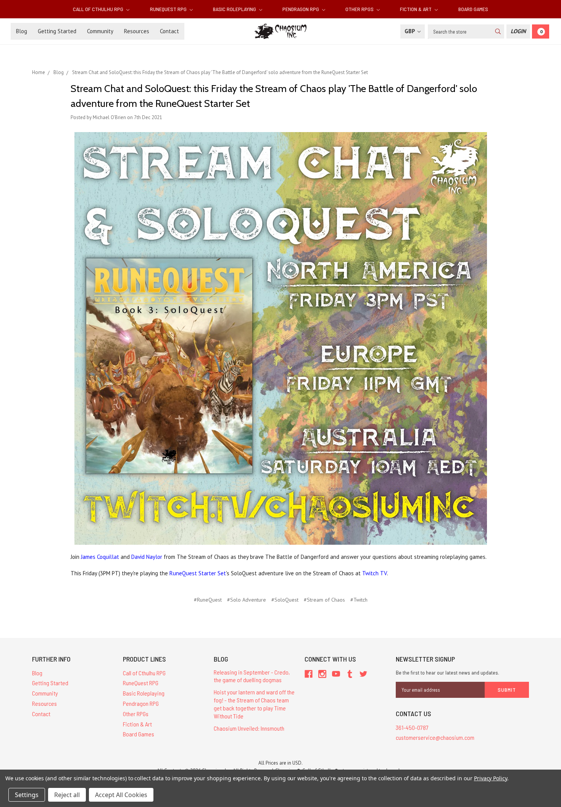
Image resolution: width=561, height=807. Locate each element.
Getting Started (57, 31)
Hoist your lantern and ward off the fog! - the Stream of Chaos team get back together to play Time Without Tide (254, 703)
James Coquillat (100, 556)
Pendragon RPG (301, 9)
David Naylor (146, 556)
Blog (21, 31)
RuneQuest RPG (169, 9)
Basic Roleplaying (235, 9)
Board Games (473, 9)
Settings (27, 795)
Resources (136, 31)
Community (100, 31)
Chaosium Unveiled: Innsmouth (249, 728)
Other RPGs (360, 9)
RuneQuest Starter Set (197, 573)
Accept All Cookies (121, 795)
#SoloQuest (284, 599)
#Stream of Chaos (324, 599)
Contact (169, 31)
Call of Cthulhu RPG (98, 9)
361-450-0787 (412, 727)
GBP (410, 31)
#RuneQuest (208, 599)
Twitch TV (374, 573)
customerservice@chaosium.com (435, 737)
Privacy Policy (490, 778)
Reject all (67, 795)
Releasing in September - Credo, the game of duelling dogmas (252, 676)
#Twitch (359, 599)
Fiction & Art (416, 9)
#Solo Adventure (246, 599)
